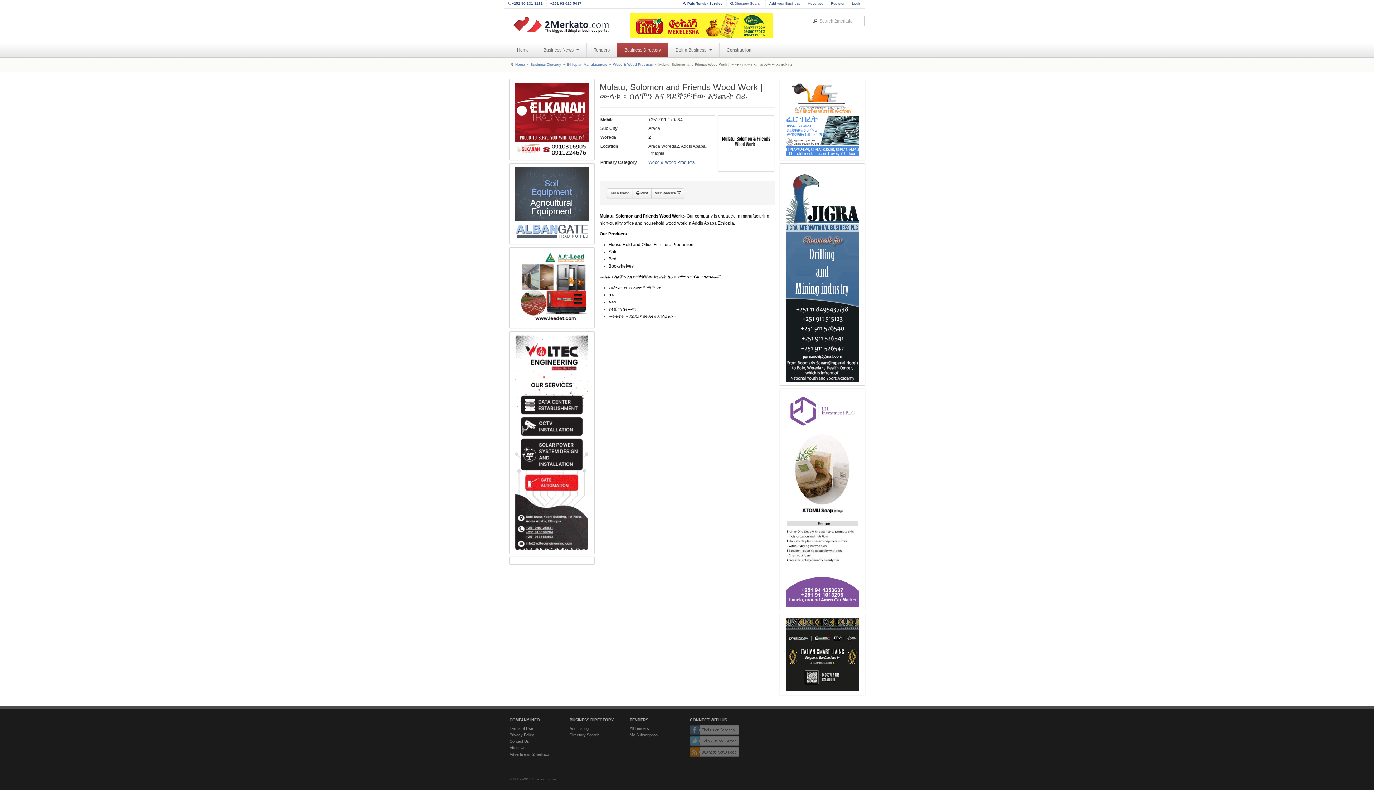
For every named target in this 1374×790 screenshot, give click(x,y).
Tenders (602, 50)
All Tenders (639, 728)
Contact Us (519, 741)
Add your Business (784, 3)
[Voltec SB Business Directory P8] (552, 442)
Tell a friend (619, 193)
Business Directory (642, 50)
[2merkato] (566, 24)
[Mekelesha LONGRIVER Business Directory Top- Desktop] (701, 25)
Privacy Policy (522, 735)
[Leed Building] (552, 288)
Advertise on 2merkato (529, 754)
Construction (739, 50)
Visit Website (666, 193)
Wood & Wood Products (633, 65)
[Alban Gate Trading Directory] (552, 203)
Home (523, 50)
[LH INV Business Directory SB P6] (822, 499)
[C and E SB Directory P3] (822, 119)
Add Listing (579, 728)
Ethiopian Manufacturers (587, 65)
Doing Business (691, 50)
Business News (559, 50)
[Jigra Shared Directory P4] (822, 274)
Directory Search (748, 3)
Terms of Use (521, 728)
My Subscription (644, 735)
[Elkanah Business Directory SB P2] (552, 119)
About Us (518, 748)
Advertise (815, 3)
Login (856, 3)
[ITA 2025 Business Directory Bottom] (822, 654)
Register (837, 3)
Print (643, 193)
